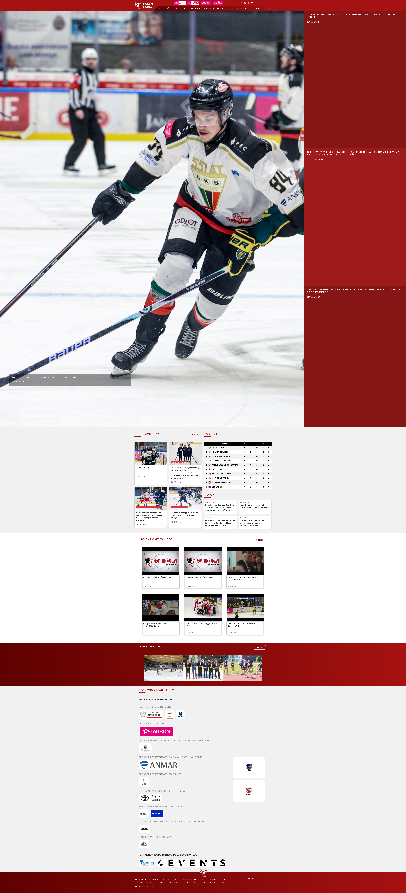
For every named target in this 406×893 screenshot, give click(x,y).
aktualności (164, 8)
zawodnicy (194, 8)
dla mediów (256, 8)
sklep (268, 8)
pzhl (243, 8)
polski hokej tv (230, 8)
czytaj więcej (19, 529)
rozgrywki (179, 8)
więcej (195, 598)
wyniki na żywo (211, 8)
